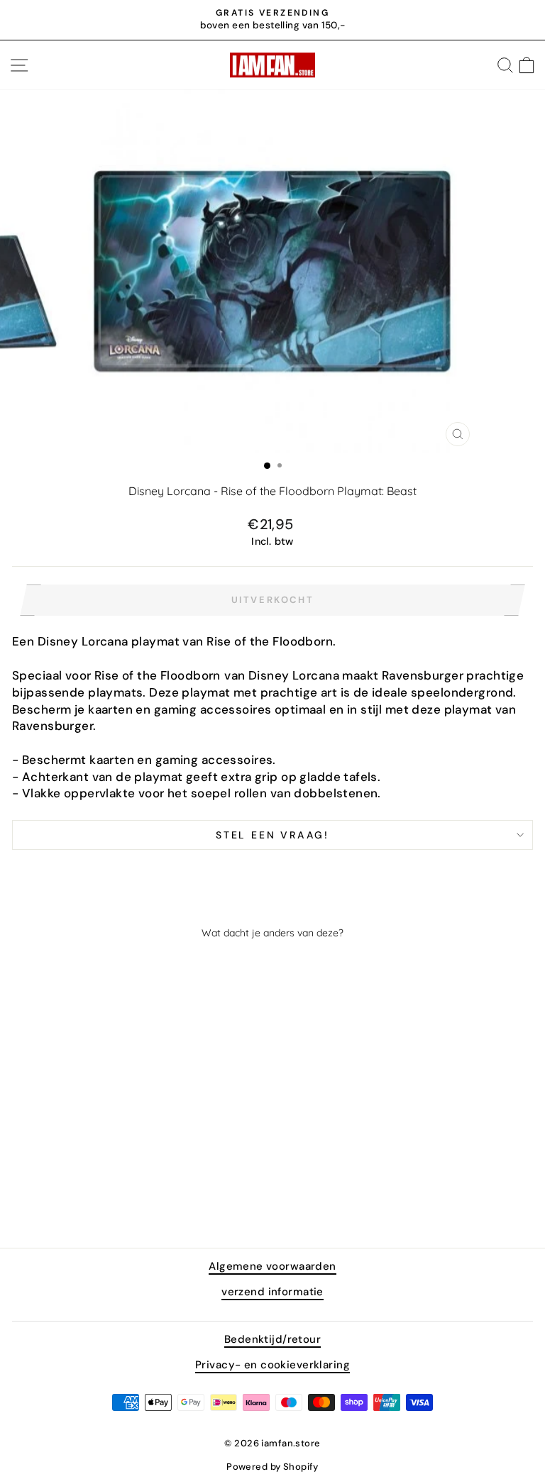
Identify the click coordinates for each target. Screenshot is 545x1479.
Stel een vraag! (272, 835)
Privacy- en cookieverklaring (272, 1365)
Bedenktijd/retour (272, 1339)
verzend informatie (272, 1292)
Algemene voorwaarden (272, 1266)
